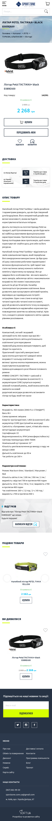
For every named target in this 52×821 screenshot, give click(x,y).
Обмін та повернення (13, 753)
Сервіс (6, 767)
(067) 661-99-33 (13, 789)
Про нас (6, 748)
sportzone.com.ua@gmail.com (20, 794)
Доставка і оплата (34, 748)
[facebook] (34, 725)
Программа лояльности (37, 758)
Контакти (30, 753)
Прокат (29, 767)
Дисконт (7, 758)
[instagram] (26, 725)
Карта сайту (8, 772)
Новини (6, 762)
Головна (6, 33)
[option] (26, 62)
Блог (28, 762)
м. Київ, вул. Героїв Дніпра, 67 (20, 799)
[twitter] (18, 725)
